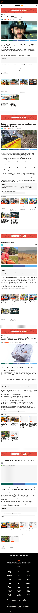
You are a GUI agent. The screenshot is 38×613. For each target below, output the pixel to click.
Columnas (9, 583)
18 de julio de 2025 (31, 90)
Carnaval (9, 578)
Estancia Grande (19, 582)
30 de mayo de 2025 (13, 106)
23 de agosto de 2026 (32, 209)
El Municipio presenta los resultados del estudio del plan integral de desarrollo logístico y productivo (14, 221)
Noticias (28, 575)
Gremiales (19, 590)
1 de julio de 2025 (4, 105)
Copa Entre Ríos (23, 515)
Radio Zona (7, 19)
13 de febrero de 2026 (4, 91)
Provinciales (28, 583)
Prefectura (28, 580)
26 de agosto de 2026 (4, 208)
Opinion (28, 576)
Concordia (19, 128)
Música (28, 571)
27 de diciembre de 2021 (13, 128)
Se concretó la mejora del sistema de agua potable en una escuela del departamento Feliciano (5, 439)
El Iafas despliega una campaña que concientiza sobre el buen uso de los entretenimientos (5, 87)
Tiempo (28, 590)
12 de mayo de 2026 (31, 427)
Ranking (28, 584)
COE (9, 582)
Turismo (28, 594)
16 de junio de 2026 (4, 426)
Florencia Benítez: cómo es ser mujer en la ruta (9, 386)
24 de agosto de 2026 (22, 209)
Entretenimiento (19, 578)
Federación (19, 584)
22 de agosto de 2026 (4, 319)
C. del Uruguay (9, 575)
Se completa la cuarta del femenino (26, 386)
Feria (19, 586)
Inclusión (19, 594)
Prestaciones (23, 411)
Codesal (9, 580)
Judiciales (19, 595)
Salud (28, 587)
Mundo (28, 570)
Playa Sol (13, 288)
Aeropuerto (10, 570)
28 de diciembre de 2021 (13, 19)
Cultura (10, 591)
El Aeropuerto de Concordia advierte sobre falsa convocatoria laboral (19, 604)
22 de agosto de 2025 (22, 92)
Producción (28, 582)
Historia (19, 591)
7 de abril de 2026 (13, 547)
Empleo (19, 576)
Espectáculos (19, 580)
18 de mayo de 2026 (22, 428)
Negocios (28, 574)
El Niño (19, 575)
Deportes (9, 594)
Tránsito (28, 591)
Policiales (28, 578)
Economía (9, 595)
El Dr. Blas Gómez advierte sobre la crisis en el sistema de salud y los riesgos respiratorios (24, 425)
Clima (10, 579)
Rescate (17, 288)
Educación (19, 572)
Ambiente (9, 571)
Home (2, 14)
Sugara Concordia (22, 288)
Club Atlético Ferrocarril (7, 515)
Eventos (19, 583)
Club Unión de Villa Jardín (16, 515)
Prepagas (18, 411)
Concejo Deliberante (9, 586)
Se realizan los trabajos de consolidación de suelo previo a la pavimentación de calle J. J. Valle (27, 187)
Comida (10, 584)
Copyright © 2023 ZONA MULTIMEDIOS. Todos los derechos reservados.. (18, 611)
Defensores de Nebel (30, 515)
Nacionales (28, 572)
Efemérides (5, 14)
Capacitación (10, 576)
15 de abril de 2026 (4, 548)
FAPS (9, 411)
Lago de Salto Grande (7, 288)
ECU (19, 570)
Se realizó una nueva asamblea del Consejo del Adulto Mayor (5, 206)
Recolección (28, 586)
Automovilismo (9, 572)
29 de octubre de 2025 (13, 90)
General (5, 335)
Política (28, 579)
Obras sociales (13, 411)
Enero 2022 (5, 411)
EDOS (19, 571)
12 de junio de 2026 (13, 425)
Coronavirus (10, 590)
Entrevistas (3, 421)
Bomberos (9, 574)
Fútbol (3, 516)
